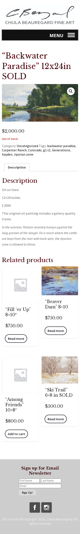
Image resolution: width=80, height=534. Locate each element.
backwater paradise (61, 146)
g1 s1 (47, 150)
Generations (61, 150)
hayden (7, 154)
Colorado (35, 150)
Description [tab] (17, 167)
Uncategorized (27, 146)
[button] (71, 91)
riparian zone (23, 154)
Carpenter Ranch (14, 150)
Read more (16, 338)
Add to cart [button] (16, 434)
